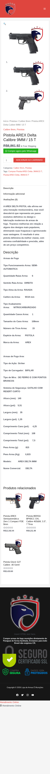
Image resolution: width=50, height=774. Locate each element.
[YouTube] (33, 695)
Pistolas (13, 121)
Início (5, 121)
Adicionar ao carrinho (29, 160)
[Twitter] (22, 695)
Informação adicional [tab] (14, 194)
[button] (4, 24)
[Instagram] (27, 695)
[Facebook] (17, 695)
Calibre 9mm (24, 121)
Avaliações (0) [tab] (10, 199)
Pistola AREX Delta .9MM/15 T (16, 175)
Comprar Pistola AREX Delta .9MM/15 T (25, 171)
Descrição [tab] (8, 188)
